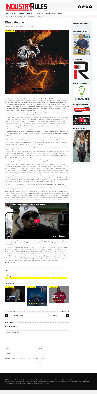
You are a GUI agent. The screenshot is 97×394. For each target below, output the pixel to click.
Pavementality (62, 278)
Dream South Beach (36, 301)
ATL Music (12, 278)
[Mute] (86, 123)
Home (6, 16)
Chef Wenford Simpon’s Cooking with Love (58, 296)
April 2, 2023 (19, 26)
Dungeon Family (21, 278)
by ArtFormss (10, 299)
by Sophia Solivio (33, 303)
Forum (10, 16)
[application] (81, 120)
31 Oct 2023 (41, 303)
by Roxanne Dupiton (9, 26)
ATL (7, 278)
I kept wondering (53, 117)
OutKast (54, 278)
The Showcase (31, 16)
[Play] (75, 123)
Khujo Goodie (46, 278)
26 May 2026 (17, 299)
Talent (24, 16)
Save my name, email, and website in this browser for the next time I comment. (25, 358)
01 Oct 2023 (63, 300)
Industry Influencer (17, 16)
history (26, 151)
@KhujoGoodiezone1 (10, 262)
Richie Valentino (13, 296)
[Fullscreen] (88, 123)
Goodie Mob (11, 174)
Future (30, 278)
